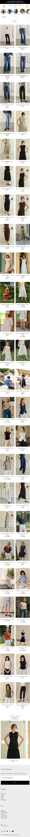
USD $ (5, 825)
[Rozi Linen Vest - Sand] (23, 121)
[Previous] (3, 742)
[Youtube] (12, 831)
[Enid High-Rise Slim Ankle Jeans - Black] (23, 692)
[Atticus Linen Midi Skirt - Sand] (7, 149)
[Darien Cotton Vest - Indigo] (23, 407)
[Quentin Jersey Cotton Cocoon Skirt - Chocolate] (7, 234)
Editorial (2, 796)
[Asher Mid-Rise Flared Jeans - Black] (7, 35)
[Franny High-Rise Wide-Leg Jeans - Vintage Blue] (7, 63)
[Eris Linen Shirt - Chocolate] (7, 550)
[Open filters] (15, 21)
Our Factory (3, 793)
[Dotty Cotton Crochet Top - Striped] (7, 407)
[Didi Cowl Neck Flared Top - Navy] (23, 379)
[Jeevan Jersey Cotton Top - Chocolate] (23, 205)
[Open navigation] (4, 6)
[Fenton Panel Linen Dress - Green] (23, 234)
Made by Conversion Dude (14, 834)
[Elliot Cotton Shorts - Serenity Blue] (7, 607)
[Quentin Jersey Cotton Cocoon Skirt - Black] (7, 205)
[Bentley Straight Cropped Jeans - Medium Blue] (23, 63)
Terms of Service (4, 815)
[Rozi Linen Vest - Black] (23, 149)
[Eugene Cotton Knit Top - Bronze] (7, 635)
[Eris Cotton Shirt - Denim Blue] (23, 521)
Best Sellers (15, 718)
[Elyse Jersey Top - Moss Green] (7, 692)
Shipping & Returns (4, 812)
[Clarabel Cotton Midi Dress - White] (23, 263)
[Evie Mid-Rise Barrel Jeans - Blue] (7, 92)
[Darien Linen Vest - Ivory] (23, 436)
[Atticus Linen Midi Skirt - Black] (7, 176)
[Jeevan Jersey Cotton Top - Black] (23, 176)
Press (2, 797)
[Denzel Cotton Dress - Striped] (7, 578)
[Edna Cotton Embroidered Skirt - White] (23, 292)
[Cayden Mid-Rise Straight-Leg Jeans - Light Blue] (7, 121)
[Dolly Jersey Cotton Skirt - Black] (23, 493)
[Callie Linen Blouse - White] (7, 321)
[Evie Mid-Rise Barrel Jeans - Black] (23, 92)
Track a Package (4, 816)
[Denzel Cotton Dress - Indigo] (23, 550)
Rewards (2, 798)
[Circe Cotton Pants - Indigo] (23, 464)
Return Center (3, 811)
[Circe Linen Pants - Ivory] (7, 493)
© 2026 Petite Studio (4, 834)
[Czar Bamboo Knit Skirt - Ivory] (23, 350)
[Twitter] (7, 831)
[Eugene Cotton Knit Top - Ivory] (23, 607)
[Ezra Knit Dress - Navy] (23, 635)
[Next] (27, 742)
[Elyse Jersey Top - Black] (23, 664)
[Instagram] (4, 831)
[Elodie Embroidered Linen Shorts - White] (23, 321)
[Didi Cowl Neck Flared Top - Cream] (7, 350)
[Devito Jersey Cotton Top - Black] (7, 436)
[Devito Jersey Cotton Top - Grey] (7, 464)
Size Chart (3, 814)
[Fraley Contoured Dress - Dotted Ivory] (7, 263)
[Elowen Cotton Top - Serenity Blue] (23, 578)
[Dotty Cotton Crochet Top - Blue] (7, 379)
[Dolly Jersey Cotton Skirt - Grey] (7, 521)
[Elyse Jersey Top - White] (7, 664)
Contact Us (3, 810)
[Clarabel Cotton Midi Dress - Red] (7, 292)
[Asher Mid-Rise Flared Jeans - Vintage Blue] (23, 35)
